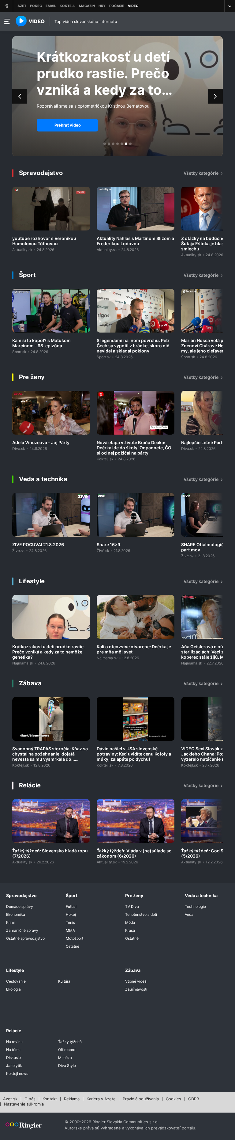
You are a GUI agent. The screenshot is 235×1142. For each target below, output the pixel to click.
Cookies (173, 1099)
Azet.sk (10, 1099)
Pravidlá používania (141, 1099)
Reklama (72, 1099)
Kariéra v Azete (101, 1099)
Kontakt (50, 1099)
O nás (29, 1099)
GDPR (193, 1099)
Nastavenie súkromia (24, 1104)
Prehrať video (67, 125)
